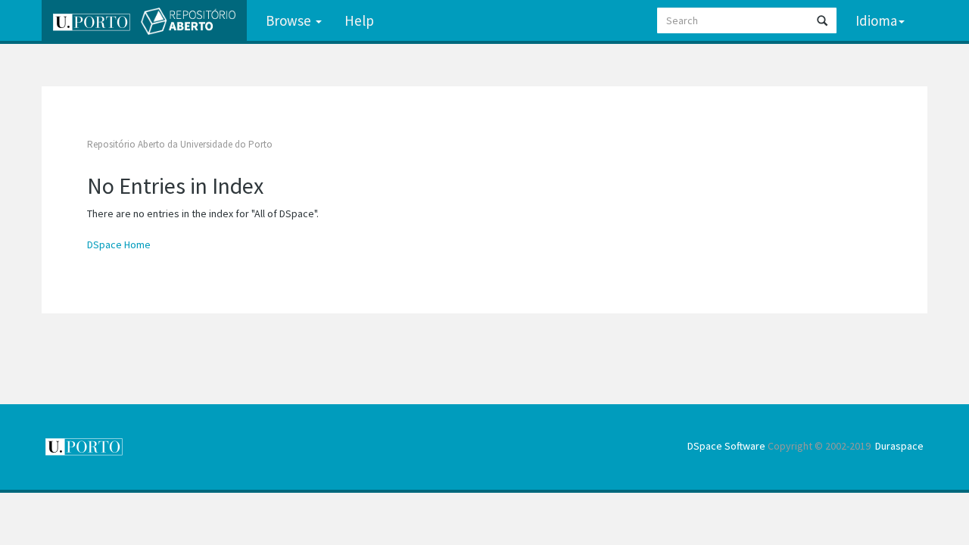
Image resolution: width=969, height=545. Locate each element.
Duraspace (899, 446)
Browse (290, 20)
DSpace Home (119, 244)
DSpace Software (726, 446)
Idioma (876, 20)
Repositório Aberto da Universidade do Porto (180, 144)
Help (359, 20)
